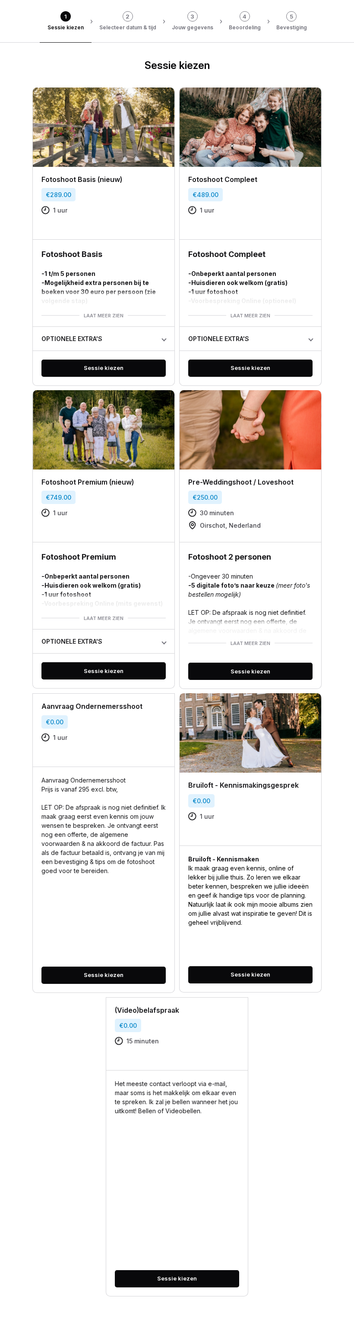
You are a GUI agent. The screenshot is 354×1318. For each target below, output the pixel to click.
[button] (103, 339)
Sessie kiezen (103, 367)
